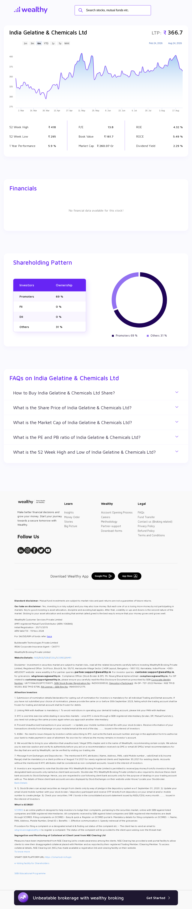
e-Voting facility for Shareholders (31, 863)
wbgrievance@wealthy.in (27, 829)
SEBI (46, 657)
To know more (22, 851)
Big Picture (70, 526)
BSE (41, 657)
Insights (69, 512)
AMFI (68, 657)
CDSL (53, 657)
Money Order (72, 517)
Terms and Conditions (151, 535)
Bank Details (20, 782)
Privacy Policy (146, 526)
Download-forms (111, 530)
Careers (105, 517)
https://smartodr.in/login (58, 857)
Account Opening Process (117, 512)
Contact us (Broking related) (155, 521)
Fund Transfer (146, 517)
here (49, 636)
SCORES (60, 657)
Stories (68, 521)
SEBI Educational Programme (30, 873)
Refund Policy (146, 530)
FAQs (141, 512)
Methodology (109, 521)
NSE (36, 657)
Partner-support (111, 526)
